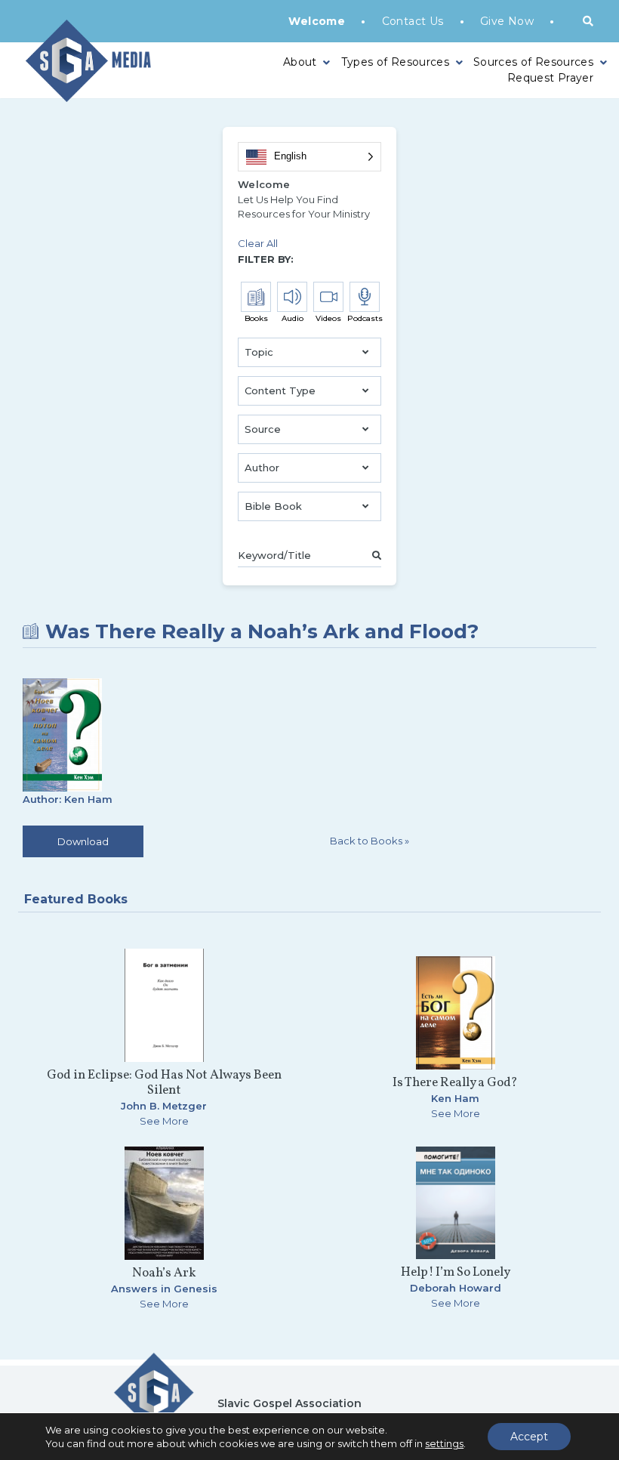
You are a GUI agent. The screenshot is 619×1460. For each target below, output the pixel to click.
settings (444, 1443)
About (300, 62)
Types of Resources (395, 62)
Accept (529, 1436)
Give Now (507, 21)
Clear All (258, 243)
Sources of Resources (533, 62)
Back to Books (369, 841)
